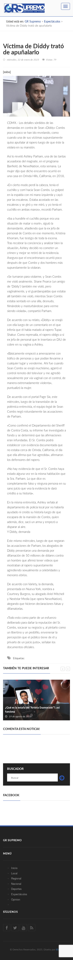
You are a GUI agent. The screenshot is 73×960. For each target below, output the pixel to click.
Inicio (14, 868)
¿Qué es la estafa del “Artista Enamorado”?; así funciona (32, 709)
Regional (16, 878)
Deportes (16, 889)
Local (14, 873)
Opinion (15, 899)
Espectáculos (19, 894)
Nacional (16, 884)
